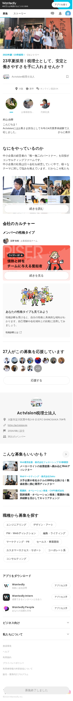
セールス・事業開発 (47, 541)
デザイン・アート (43, 524)
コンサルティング (16, 559)
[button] (38, 576)
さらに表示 (64, 132)
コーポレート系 (57, 550)
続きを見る (36, 276)
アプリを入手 (61, 585)
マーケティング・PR (17, 541)
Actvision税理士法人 (36, 413)
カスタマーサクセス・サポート (23, 550)
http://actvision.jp (17, 425)
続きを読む (36, 209)
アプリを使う (61, 4)
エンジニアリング (16, 524)
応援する (36, 380)
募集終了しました (36, 690)
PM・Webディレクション (21, 533)
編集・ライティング (54, 533)
